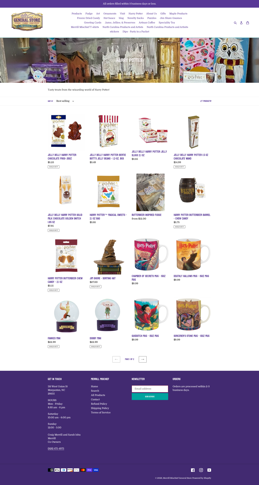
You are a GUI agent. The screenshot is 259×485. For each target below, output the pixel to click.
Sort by (50, 101)
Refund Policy (99, 404)
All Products (98, 395)
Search (95, 390)
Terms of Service (101, 412)
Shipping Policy (100, 408)
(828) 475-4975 (56, 448)
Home (94, 386)
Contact (95, 399)
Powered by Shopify (201, 478)
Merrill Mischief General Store (177, 478)
